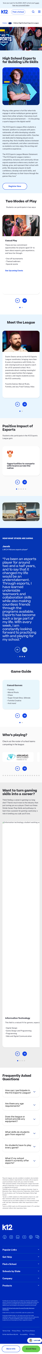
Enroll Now (31, 1349)
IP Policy (32, 1334)
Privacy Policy (16, 1331)
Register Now (15, 186)
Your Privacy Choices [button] (28, 1331)
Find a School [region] (18, 12)
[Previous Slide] (17, 300)
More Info (10, 1349)
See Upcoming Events (14, 271)
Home (4, 23)
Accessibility (24, 1334)
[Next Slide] (24, 300)
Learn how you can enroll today (25, 4)
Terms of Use (6, 1331)
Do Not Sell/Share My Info (10, 1334)
